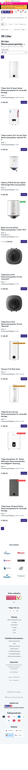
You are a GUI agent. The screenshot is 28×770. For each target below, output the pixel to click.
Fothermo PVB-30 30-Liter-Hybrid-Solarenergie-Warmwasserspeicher (13, 184)
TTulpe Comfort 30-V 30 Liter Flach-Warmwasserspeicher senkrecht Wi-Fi (14, 137)
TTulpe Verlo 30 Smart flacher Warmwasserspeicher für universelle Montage (14, 90)
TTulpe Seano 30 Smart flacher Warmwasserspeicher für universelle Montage (14, 508)
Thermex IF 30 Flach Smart (10, 369)
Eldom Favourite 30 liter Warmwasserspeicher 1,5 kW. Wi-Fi (13, 229)
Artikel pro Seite (4, 29)
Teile (14, 632)
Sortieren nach (17, 29)
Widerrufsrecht (14, 648)
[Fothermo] (21, 576)
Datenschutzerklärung (14, 641)
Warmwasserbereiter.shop (14, 619)
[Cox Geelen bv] (7, 568)
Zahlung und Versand (14, 646)
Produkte (14, 622)
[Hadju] (7, 576)
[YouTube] (17, 610)
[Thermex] (21, 553)
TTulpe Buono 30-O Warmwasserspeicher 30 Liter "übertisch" (11, 324)
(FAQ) (14, 630)
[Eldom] (7, 561)
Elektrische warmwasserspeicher (15, 18)
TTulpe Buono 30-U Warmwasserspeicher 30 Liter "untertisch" (11, 277)
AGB (14, 643)
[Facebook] (10, 610)
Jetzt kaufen (24, 102)
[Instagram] (13, 610)
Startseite (3, 18)
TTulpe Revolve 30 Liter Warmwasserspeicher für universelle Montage (14, 414)
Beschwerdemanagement (14, 656)
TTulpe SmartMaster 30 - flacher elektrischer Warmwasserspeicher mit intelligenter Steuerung (13, 461)
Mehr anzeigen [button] (5, 49)
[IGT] (21, 568)
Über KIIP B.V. (14, 625)
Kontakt (14, 627)
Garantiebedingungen (14, 653)
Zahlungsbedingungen (14, 651)
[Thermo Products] (21, 561)
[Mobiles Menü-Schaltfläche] (25, 12)
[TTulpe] (7, 553)
